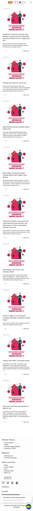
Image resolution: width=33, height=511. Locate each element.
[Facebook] (8, 483)
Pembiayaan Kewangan (10, 457)
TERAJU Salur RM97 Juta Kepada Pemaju (16, 361)
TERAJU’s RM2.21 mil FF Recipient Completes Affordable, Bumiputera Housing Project (16, 318)
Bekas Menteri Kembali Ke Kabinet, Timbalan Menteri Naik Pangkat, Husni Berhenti (15, 175)
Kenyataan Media (9, 471)
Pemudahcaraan (8, 456)
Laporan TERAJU (9, 467)
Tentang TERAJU (8, 442)
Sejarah (6, 444)
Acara (5, 469)
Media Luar (7, 472)
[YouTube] (17, 483)
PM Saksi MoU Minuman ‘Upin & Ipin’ (14, 83)
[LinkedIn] (13, 483)
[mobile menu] (30, 2)
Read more (26, 51)
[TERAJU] (16, 2)
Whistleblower (5, 487)
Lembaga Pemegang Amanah (12, 446)
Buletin (6, 465)
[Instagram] (4, 483)
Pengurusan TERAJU (10, 448)
